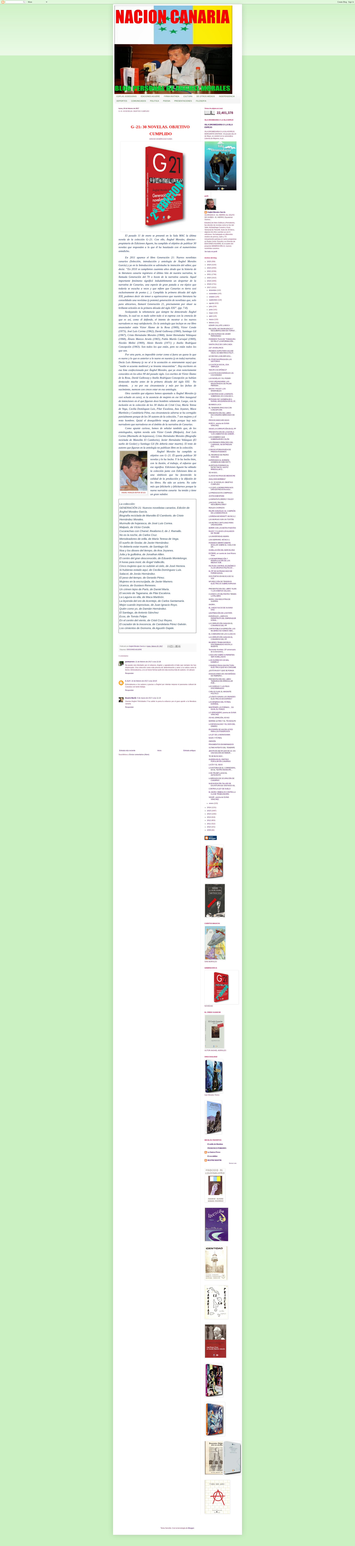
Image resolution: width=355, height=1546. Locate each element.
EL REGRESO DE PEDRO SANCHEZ (219, 456)
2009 (209, 830)
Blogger (191, 1528)
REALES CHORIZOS (217, 508)
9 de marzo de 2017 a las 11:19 (149, 698)
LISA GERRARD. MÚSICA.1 (219, 540)
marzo (211, 319)
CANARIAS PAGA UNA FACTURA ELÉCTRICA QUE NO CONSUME (222, 666)
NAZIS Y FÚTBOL (215, 738)
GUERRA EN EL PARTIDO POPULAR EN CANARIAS (220, 760)
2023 (209, 268)
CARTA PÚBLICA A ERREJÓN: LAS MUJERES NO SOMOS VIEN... (222, 630)
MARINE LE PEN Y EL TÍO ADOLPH (222, 721)
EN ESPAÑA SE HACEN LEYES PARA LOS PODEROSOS (221, 730)
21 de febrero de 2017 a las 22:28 (148, 662)
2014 (209, 814)
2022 (209, 271)
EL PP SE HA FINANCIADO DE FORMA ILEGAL (220, 572)
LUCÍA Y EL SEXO (216, 765)
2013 (209, 817)
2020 (209, 278)
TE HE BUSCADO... (216, 756)
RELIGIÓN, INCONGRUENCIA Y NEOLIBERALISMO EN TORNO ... (222, 330)
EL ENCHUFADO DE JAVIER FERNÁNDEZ (220, 335)
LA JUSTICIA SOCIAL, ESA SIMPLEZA (219, 366)
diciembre (213, 290)
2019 (209, 281)
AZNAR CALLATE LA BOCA (219, 325)
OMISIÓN (212, 741)
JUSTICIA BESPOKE (216, 496)
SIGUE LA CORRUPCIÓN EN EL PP (222, 429)
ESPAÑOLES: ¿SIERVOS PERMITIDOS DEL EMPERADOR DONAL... (222, 618)
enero (211, 803)
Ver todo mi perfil (211, 252)
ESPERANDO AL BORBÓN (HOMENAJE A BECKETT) (219, 461)
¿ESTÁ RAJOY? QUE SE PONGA (221, 671)
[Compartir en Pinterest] (179, 646)
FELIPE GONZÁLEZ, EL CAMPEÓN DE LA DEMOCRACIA (222, 512)
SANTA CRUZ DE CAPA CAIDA (220, 344)
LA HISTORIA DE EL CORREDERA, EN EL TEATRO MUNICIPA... (222, 769)
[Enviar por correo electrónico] (168, 646)
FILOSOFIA (201, 101)
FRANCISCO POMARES (216, 1148)
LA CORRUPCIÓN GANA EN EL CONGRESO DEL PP (221, 624)
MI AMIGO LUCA (215, 405)
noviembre (213, 294)
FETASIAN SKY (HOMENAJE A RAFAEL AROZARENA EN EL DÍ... (222, 400)
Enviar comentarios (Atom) (139, 755)
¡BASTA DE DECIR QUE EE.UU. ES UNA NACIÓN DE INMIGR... (222, 752)
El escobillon (212, 1156)
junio (211, 310)
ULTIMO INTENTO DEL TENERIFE (222, 748)
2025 (209, 262)
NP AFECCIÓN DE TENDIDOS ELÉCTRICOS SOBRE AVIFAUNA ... (222, 584)
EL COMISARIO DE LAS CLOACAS (222, 634)
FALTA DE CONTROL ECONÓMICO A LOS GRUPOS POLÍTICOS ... (222, 567)
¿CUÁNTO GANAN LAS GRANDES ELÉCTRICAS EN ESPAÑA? (222, 698)
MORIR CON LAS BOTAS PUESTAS (222, 528)
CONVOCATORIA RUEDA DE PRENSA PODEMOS (220, 451)
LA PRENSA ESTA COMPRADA (220, 493)
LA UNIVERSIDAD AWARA (219, 536)
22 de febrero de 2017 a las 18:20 (144, 681)
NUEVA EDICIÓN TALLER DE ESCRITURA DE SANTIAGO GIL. (222, 784)
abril (211, 316)
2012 (209, 820)
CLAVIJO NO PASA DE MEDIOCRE (222, 476)
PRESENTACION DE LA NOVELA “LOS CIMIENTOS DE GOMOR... (222, 433)
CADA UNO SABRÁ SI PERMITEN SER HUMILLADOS (221, 656)
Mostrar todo (232, 1163)
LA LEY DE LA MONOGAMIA (219, 735)
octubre (212, 297)
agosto (212, 303)
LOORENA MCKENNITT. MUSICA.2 (222, 516)
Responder (129, 673)
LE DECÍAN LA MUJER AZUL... (220, 356)
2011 (209, 824)
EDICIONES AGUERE (150, 96)
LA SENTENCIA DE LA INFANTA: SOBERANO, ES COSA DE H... (221, 395)
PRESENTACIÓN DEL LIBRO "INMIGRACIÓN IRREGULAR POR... (221, 681)
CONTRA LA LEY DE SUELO (219, 789)
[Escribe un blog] (171, 646)
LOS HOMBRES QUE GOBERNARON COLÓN (219, 438)
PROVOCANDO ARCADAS (219, 420)
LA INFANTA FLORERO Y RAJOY (221, 499)
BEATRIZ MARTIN (214, 1160)
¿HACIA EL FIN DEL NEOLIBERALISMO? (217, 503)
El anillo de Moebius (215, 1144)
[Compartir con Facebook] (176, 646)
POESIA (166, 101)
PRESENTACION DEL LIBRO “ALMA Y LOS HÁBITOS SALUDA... (222, 590)
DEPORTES (121, 101)
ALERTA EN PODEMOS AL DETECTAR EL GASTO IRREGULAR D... (219, 467)
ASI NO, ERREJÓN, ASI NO (219, 718)
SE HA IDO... (213, 473)
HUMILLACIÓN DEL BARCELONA (222, 550)
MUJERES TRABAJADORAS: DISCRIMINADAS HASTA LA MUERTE (220, 644)
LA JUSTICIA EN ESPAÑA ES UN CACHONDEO (221, 374)
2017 (209, 287)
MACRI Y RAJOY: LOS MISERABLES (217, 390)
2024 (209, 265)
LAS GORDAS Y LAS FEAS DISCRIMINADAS (219, 687)
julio (211, 306)
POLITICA (154, 101)
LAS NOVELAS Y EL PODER (220, 378)
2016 (209, 807)
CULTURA (187, 96)
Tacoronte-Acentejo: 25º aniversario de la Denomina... (222, 651)
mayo (211, 313)
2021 (209, 274)
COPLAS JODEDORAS (126, 96)
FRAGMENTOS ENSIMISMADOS (221, 744)
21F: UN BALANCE (216, 348)
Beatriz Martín (130, 698)
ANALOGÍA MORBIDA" (217, 479)
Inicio (159, 751)
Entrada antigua (189, 751)
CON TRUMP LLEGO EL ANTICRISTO (218, 774)
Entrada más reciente (127, 751)
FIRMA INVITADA (171, 96)
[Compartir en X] (174, 646)
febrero (212, 323)
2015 (209, 811)
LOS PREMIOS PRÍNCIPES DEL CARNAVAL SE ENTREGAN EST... (221, 444)
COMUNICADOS (138, 101)
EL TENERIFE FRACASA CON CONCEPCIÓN (220, 409)
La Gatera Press (213, 1152)
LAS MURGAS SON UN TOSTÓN (221, 519)
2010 (209, 827)
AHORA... (212, 605)
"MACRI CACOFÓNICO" (218, 370)
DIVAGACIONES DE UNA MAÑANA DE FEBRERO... (222, 675)
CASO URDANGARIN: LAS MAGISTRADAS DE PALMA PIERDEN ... (220, 384)
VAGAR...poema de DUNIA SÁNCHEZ (219, 798)
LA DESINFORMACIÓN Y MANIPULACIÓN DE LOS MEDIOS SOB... (219, 561)
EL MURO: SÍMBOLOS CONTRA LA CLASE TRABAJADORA (222, 793)
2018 (209, 284)
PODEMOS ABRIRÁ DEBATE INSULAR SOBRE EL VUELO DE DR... (222, 545)
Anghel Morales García (216, 212)
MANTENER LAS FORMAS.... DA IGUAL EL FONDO (221, 708)
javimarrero (130, 662)
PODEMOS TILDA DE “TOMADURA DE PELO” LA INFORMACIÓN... (222, 340)
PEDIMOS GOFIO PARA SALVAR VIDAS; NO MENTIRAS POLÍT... (221, 352)
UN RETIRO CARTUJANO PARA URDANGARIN (221, 524)
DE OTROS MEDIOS (205, 96)
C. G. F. (128, 681)
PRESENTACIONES (183, 101)
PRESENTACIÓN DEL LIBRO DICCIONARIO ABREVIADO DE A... (222, 415)
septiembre (213, 300)
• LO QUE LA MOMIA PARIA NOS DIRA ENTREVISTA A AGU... (221, 489)
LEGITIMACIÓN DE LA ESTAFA (220, 613)
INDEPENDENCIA (227, 96)
